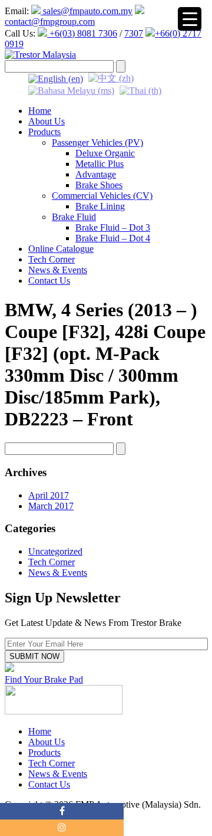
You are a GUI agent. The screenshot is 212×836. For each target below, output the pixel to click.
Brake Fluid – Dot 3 (112, 227)
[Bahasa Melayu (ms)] (71, 90)
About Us (46, 121)
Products (44, 132)
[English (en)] (55, 78)
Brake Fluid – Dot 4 (112, 238)
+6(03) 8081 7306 (82, 33)
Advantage (95, 174)
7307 (133, 33)
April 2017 (48, 495)
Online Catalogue (61, 249)
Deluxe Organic (105, 153)
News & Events (57, 270)
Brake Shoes (98, 185)
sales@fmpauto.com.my (86, 11)
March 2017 (51, 506)
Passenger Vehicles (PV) (97, 142)
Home (39, 111)
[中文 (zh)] (111, 78)
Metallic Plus (99, 164)
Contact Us (49, 281)
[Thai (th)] (140, 90)
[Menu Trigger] (189, 19)
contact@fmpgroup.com (50, 22)
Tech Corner (51, 259)
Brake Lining (100, 206)
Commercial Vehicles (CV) (102, 196)
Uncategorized (55, 551)
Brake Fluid (74, 217)
